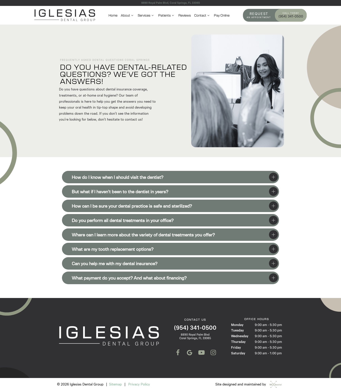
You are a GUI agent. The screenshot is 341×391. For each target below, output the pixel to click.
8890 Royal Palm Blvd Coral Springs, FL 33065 (195, 336)
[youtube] (201, 353)
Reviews (184, 15)
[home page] (64, 15)
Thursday (238, 341)
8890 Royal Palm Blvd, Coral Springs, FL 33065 (170, 3)
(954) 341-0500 (290, 15)
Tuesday (237, 330)
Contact (200, 15)
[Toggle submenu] (132, 15)
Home (113, 15)
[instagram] (213, 353)
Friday (236, 347)
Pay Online (222, 15)
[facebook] (177, 353)
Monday (237, 325)
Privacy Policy (139, 384)
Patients (164, 15)
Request (259, 15)
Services (144, 15)
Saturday (238, 353)
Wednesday (239, 336)
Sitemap (115, 384)
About (125, 15)
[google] (189, 353)
